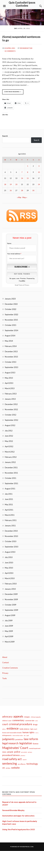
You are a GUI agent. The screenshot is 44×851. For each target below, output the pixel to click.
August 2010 (10, 552)
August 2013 (10, 372)
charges (27, 717)
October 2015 (10, 325)
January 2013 (10, 399)
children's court (6, 720)
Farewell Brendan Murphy (13, 810)
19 (11, 184)
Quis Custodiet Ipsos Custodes (22, 4)
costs (36, 720)
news (4, 752)
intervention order (17, 735)
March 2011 (10, 515)
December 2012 (11, 404)
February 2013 (11, 394)
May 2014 (9, 341)
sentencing (9, 763)
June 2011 (9, 499)
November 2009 (11, 599)
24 (39, 184)
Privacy (26, 285)
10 (39, 172)
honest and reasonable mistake (12, 732)
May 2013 (9, 378)
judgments (8, 739)
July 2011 (8, 494)
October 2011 (10, 478)
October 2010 (10, 541)
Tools (4, 678)
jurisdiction (19, 739)
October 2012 (10, 415)
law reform (31, 739)
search (24, 759)
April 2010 (9, 573)
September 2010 (11, 547)
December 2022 (11, 304)
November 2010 (11, 536)
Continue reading (13, 92)
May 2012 (9, 441)
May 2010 (9, 568)
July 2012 (8, 431)
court (5, 724)
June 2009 (9, 626)
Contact (5, 662)
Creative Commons (10, 668)
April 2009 (9, 636)
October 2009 (10, 605)
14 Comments (10, 51)
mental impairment (34, 748)
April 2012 (9, 446)
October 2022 (10, 309)
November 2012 (11, 409)
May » (24, 197)
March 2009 (10, 642)
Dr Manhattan (26, 48)
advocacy (7, 716)
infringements (7, 735)
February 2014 (11, 346)
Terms (21, 285)
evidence (13, 728)
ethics (4, 729)
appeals (18, 716)
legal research (10, 743)
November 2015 (11, 320)
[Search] (38, 6)
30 (33, 190)
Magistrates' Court (15, 748)
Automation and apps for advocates (18, 816)
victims (8, 768)
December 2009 (11, 594)
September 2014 (11, 330)
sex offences (22, 764)
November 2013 (11, 357)
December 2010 (11, 531)
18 (5, 184)
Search (5, 136)
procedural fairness (11, 755)
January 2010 (10, 589)
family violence (24, 729)
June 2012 (9, 436)
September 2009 (11, 610)
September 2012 (11, 420)
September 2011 (11, 483)
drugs (35, 724)
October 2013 (10, 362)
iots (25, 735)
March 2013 (10, 388)
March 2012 (10, 452)
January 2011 (10, 525)
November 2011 (11, 473)
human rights (28, 732)
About (4, 657)
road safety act (12, 759)
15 (28, 178)
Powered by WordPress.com (21, 846)
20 (16, 184)
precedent (24, 752)
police (17, 751)
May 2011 (9, 504)
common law (29, 720)
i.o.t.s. (37, 732)
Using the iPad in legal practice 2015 (18, 829)
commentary (18, 720)
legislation (25, 743)
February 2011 (11, 520)
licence (35, 743)
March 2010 (10, 578)
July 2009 (8, 620)
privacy (30, 752)
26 (11, 190)
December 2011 (11, 467)
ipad (27, 735)
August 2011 (10, 488)
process (23, 755)
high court (33, 729)
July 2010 (8, 557)
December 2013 (11, 351)
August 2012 (10, 425)
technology (32, 763)
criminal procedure (20, 724)
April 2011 (9, 510)
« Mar (19, 197)
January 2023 (10, 299)
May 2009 (9, 631)
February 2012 (11, 457)
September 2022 (11, 314)
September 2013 (11, 367)
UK (3, 768)
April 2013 (9, 383)
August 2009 (10, 615)
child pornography (36, 717)
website (15, 767)
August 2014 (10, 335)
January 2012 (10, 462)
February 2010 (11, 584)
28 (22, 190)
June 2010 (9, 562)
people (10, 752)
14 (22, 178)
